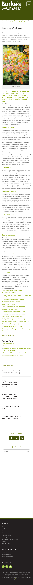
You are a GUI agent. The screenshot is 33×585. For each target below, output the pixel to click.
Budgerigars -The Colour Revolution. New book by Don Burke (9, 384)
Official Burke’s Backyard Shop (10, 539)
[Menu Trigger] (28, 3)
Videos (3, 532)
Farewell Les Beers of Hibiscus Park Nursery (11, 372)
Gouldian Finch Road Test (10, 407)
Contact (4, 541)
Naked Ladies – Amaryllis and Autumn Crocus (17, 348)
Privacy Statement (6, 554)
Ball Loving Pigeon (8, 343)
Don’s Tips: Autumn (9, 350)
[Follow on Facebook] (11, 438)
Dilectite (17, 579)
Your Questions (6, 543)
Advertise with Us (6, 552)
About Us (4, 537)
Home (3, 527)
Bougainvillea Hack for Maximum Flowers (11, 417)
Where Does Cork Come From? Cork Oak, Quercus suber (10, 396)
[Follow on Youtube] (22, 438)
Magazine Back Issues (7, 556)
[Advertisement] (16, 15)
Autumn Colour (7, 346)
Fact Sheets (5, 529)
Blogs (3, 21)
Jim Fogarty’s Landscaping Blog (15, 21)
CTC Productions (6, 535)
